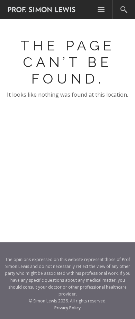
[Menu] (101, 9)
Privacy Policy (67, 308)
